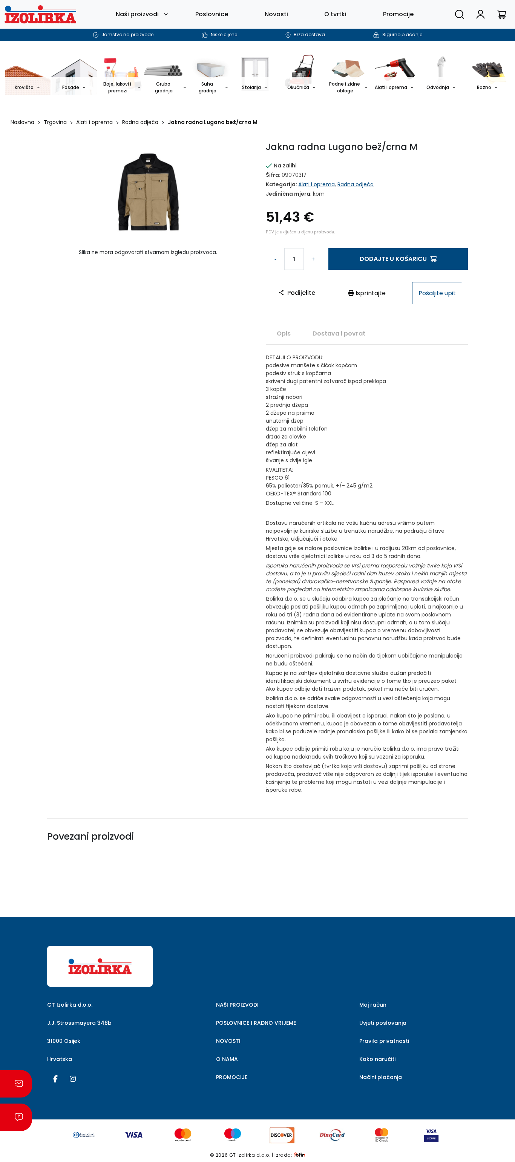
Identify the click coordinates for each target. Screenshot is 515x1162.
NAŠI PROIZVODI (237, 1005)
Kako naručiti (377, 1059)
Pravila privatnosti (384, 1041)
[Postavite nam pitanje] (16, 1117)
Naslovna (22, 122)
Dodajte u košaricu (393, 258)
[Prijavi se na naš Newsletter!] (16, 1083)
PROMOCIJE (231, 1077)
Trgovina (55, 122)
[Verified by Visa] (431, 1134)
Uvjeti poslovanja (382, 1023)
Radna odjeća (140, 122)
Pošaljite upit (437, 293)
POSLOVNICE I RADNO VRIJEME (256, 1023)
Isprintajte (370, 293)
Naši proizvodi (137, 14)
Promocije (398, 14)
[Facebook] (55, 1078)
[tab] (284, 333)
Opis (284, 333)
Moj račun (372, 1005)
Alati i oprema (94, 122)
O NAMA (227, 1059)
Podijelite (301, 292)
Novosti (276, 14)
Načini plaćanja (380, 1077)
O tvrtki (335, 14)
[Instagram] (73, 1078)
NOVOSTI (228, 1041)
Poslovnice (211, 14)
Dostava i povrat (339, 333)
